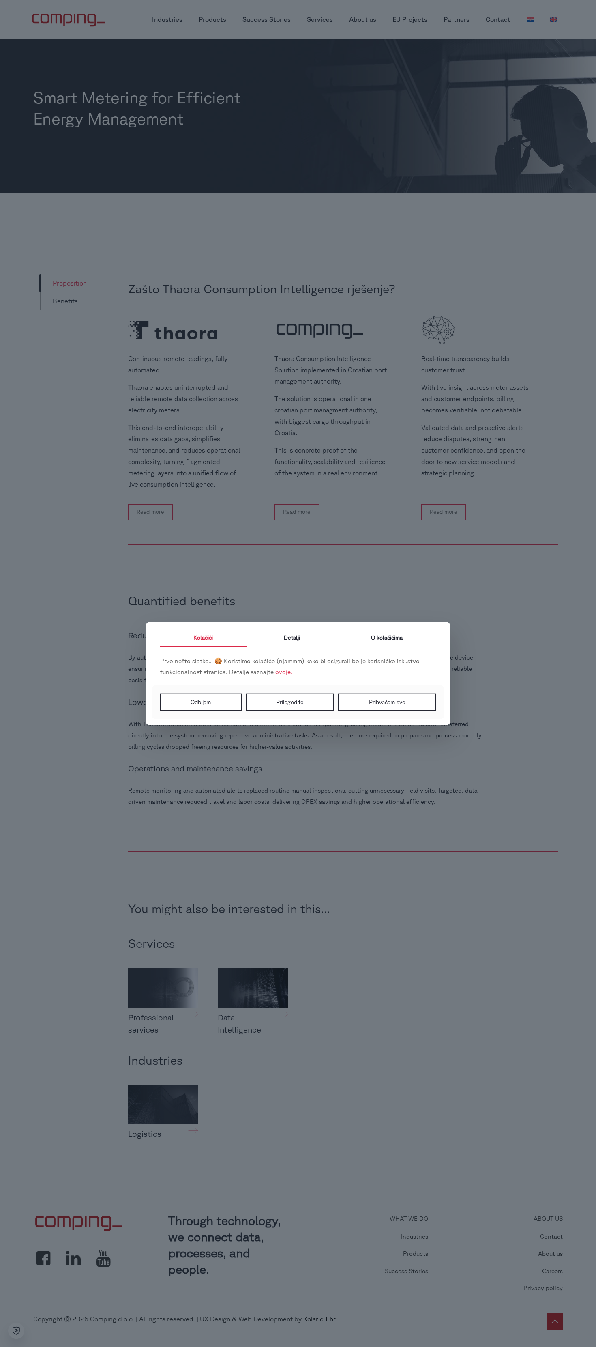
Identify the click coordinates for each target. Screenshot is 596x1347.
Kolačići (203, 637)
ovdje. (283, 671)
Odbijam (201, 702)
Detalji (292, 637)
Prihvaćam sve (387, 702)
